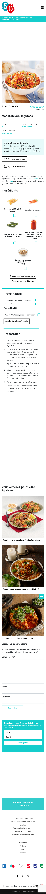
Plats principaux (21, 18)
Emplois (23, 825)
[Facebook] (17, 876)
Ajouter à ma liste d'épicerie (23, 281)
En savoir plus (23, 804)
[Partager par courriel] (16, 106)
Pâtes (30, 18)
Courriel (6, 697)
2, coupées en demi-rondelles (12, 235)
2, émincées (33, 210)
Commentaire (8, 657)
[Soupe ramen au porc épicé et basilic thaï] (23, 566)
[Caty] (21, 866)
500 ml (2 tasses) (34, 235)
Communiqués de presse (23, 828)
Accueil (4, 18)
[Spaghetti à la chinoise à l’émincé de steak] (23, 517)
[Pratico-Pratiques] (4, 866)
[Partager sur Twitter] (5, 106)
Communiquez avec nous (23, 818)
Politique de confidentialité (23, 835)
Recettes (11, 18)
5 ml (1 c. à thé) (23, 262)
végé (10, 181)
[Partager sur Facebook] (2, 106)
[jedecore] (35, 866)
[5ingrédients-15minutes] (12, 866)
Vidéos (23, 853)
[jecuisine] (28, 866)
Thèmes (23, 846)
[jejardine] (42, 866)
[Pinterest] (22, 876)
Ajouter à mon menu (16, 166)
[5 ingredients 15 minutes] (5, 8)
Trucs (23, 849)
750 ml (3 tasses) (12, 210)
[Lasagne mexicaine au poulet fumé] (23, 615)
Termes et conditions (23, 831)
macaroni (34, 179)
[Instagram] (28, 876)
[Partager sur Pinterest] (9, 106)
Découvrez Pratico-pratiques (23, 822)
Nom (4, 687)
